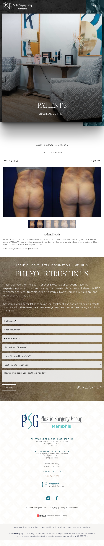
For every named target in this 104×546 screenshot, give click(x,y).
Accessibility (48, 528)
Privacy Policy (31, 528)
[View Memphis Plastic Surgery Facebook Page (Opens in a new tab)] (56, 500)
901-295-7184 (89, 387)
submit (9, 387)
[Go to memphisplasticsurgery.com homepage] (27, 6)
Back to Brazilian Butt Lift (52, 145)
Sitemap (18, 528)
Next (93, 161)
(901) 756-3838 (52, 458)
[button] (90, 6)
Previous (12, 161)
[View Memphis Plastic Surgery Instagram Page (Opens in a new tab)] (48, 500)
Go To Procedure (52, 153)
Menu (97, 6)
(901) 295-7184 (52, 446)
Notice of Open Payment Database (74, 528)
